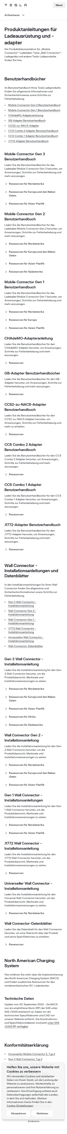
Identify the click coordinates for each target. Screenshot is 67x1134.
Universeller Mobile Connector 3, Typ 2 (31, 1054)
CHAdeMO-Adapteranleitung (25, 115)
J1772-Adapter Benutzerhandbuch (28, 141)
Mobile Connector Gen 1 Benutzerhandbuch (34, 110)
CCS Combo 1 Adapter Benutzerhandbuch (33, 135)
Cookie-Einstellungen (20, 1105)
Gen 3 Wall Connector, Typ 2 (25, 1059)
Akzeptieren (18, 1113)
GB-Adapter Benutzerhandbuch (27, 120)
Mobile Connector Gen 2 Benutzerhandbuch (34, 105)
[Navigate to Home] (15, 5)
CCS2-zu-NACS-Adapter (23, 125)
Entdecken (33, 1121)
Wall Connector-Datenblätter (25, 646)
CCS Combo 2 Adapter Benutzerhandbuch (33, 130)
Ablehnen (42, 1113)
